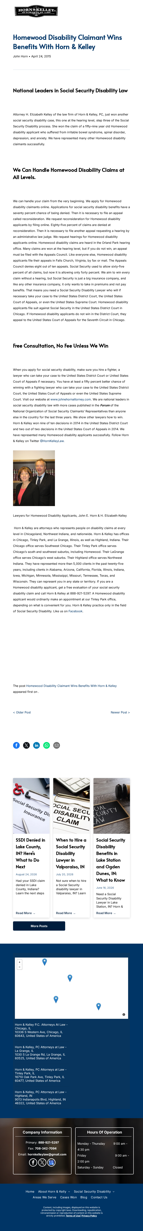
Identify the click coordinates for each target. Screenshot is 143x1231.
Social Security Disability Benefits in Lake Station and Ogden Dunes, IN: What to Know (110, 860)
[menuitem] (30, 1191)
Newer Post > (120, 712)
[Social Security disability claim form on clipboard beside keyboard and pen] (71, 806)
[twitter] (42, 1163)
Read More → (26, 913)
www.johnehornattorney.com (70, 399)
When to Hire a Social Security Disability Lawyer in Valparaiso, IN (71, 853)
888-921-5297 (117, 11)
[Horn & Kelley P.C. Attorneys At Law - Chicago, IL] (70, 978)
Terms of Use (73, 1215)
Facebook (75, 611)
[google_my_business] (51, 1163)
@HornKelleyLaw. (52, 441)
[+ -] (71, 988)
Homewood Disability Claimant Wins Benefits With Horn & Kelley (71, 686)
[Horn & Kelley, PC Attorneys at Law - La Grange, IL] (44, 962)
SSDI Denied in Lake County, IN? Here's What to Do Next (30, 853)
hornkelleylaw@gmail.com (47, 1154)
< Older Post (22, 712)
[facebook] (33, 1163)
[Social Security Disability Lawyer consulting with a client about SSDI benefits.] (111, 806)
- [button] (19, 967)
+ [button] (19, 962)
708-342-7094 (46, 1148)
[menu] (8, 11)
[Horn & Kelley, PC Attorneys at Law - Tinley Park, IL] (56, 999)
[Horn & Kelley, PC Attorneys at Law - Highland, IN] (98, 1006)
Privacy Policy (89, 1215)
